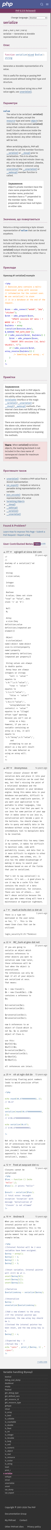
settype (8, 1477)
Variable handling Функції (18, 1372)
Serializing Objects (15, 501)
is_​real (8, 1454)
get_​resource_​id (12, 1399)
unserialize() (26, 91)
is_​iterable (9, 1438)
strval (7, 1480)
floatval (8, 1390)
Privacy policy (34, 1526)
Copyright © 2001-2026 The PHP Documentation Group (20, 1510)
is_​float (8, 1428)
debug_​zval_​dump (12, 1380)
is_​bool (8, 1415)
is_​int (7, 1432)
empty (7, 1386)
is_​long (8, 1441)
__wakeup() (12, 172)
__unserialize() (30, 169)
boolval (8, 1377)
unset (7, 1486)
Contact (23, 1520)
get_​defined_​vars (12, 1396)
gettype (8, 1406)
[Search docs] (41, 4)
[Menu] (47, 4)
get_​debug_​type (12, 1393)
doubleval (9, 1383)
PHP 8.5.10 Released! (26, 10)
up (4, 552)
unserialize (9, 1483)
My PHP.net (10, 1520)
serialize (8, 1473)
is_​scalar (9, 1461)
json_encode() (13, 495)
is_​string (8, 1464)
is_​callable (9, 1419)
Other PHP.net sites (14, 1526)
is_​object (9, 1451)
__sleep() (25, 153)
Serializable (10, 400)
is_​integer (9, 1435)
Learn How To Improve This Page (19, 531)
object (34, 120)
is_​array (8, 1412)
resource (11, 120)
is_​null (8, 1444)
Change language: (19, 17)
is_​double (9, 1425)
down (11, 552)
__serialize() (12, 153)
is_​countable (10, 1422)
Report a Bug (23, 535)
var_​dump (9, 1490)
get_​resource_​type (13, 1403)
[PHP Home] (7, 4)
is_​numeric (9, 1448)
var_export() (12, 485)
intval (7, 1409)
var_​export (9, 1493)
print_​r (8, 1470)
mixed (31, 54)
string (8, 58)
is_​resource (10, 1457)
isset (7, 1467)
